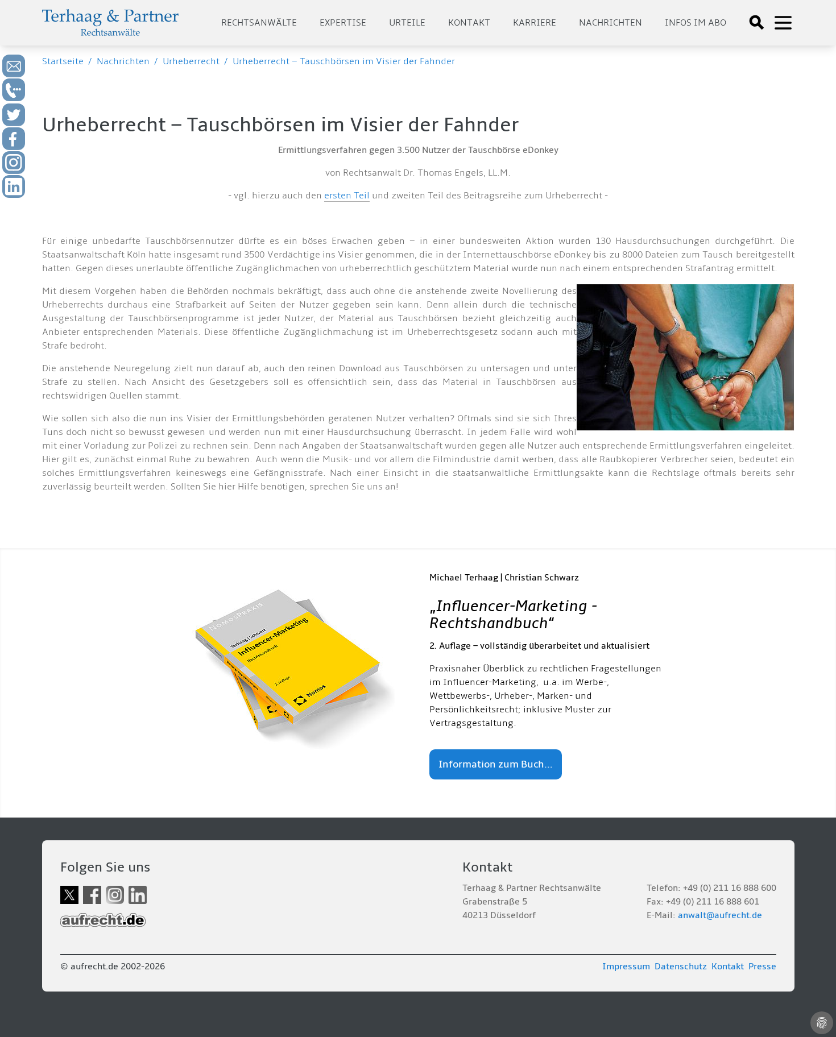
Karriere (534, 22)
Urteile (407, 22)
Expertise (343, 22)
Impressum (626, 966)
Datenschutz (681, 966)
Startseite (63, 61)
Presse (762, 966)
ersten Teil (347, 195)
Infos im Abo (695, 22)
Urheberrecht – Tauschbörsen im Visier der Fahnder (344, 61)
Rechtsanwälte (259, 22)
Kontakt (469, 22)
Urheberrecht (191, 61)
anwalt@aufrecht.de (720, 915)
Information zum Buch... (495, 764)
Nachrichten (610, 22)
